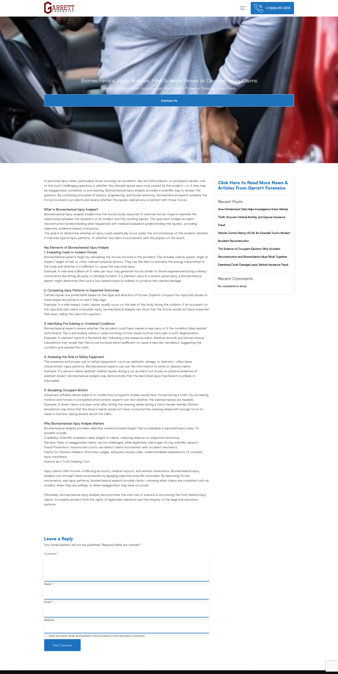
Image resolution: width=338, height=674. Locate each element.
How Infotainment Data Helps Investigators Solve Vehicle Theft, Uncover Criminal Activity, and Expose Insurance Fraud (253, 217)
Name (48, 584)
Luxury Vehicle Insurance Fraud (269, 264)
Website (49, 620)
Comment (51, 553)
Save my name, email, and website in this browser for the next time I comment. (97, 636)
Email (48, 602)
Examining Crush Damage (234, 264)
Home (107, 88)
